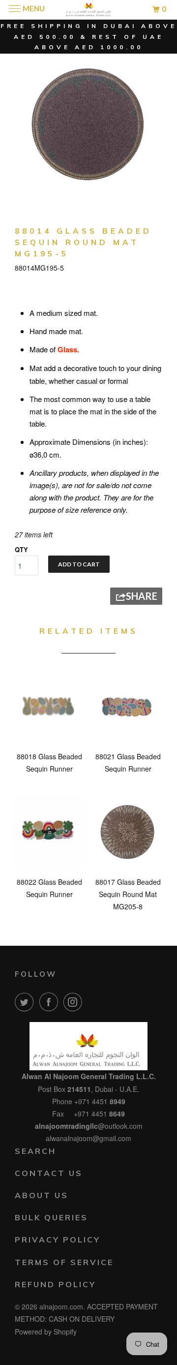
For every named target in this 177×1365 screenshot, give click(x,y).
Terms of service (64, 1262)
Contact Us (49, 1173)
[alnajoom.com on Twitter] (26, 1002)
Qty (21, 549)
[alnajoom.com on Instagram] (74, 1002)
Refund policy (55, 1284)
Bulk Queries (51, 1217)
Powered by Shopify (46, 1331)
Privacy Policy (57, 1239)
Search (35, 1151)
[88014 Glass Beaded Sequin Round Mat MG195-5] (88, 125)
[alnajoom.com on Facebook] (50, 1002)
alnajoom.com (61, 1306)
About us (41, 1195)
